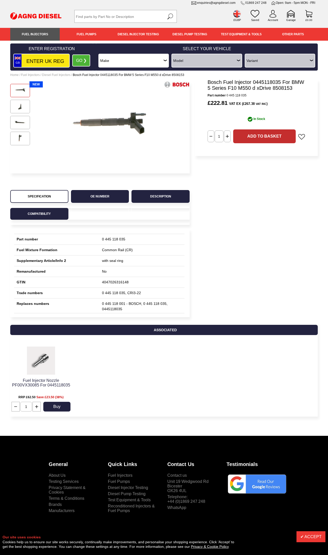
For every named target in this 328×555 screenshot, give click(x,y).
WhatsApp (176, 507)
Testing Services (64, 481)
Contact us (177, 475)
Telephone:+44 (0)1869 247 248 (186, 499)
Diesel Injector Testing (138, 34)
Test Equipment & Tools (241, 34)
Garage (291, 19)
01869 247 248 (255, 3)
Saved (255, 19)
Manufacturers (62, 510)
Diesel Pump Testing (189, 34)
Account (273, 19)
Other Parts (293, 34)
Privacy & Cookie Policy (210, 547)
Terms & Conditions (66, 498)
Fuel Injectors (35, 34)
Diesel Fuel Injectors (56, 75)
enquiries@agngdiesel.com (216, 3)
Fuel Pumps (86, 34)
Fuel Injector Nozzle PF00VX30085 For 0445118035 (41, 382)
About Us (57, 475)
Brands (55, 504)
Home (14, 75)
